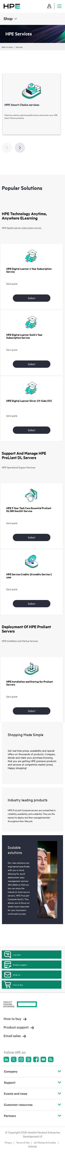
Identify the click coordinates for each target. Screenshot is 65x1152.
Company (11, 1071)
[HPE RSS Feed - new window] (50, 1059)
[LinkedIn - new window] (6, 1059)
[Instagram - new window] (21, 1059)
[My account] (49, 6)
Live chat (17, 954)
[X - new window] (13, 1059)
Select (31, 298)
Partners (10, 1116)
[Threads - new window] (28, 1059)
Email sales (12, 1036)
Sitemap (32, 1146)
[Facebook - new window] (36, 1059)
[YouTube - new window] (43, 1059)
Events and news (15, 1093)
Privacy (8, 1142)
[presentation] (20, 148)
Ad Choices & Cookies (45, 1142)
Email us (16, 974)
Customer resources (18, 1105)
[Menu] (59, 6)
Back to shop (7, 46)
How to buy (18, 984)
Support (9, 1082)
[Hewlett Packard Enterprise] (12, 6)
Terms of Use (22, 1142)
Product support (20, 964)
